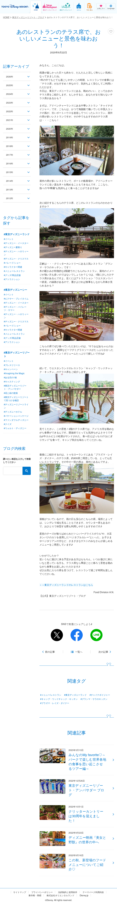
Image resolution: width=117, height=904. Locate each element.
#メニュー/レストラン (50, 694)
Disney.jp (84, 895)
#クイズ (7, 424)
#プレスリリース (12, 365)
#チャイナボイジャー (100, 694)
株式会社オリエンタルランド (60, 895)
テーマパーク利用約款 (93, 892)
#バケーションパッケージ (16, 415)
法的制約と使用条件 (67, 892)
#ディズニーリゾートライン (16, 406)
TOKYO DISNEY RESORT (15, 7)
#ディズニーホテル (13, 411)
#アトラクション (12, 279)
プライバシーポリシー (42, 892)
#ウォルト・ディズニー (15, 428)
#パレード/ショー (12, 262)
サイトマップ (19, 892)
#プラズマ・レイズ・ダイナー (54, 703)
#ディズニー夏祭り (13, 247)
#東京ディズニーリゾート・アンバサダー (15, 387)
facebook (77, 635)
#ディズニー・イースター (16, 243)
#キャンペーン (11, 369)
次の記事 (103, 651)
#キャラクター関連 (13, 266)
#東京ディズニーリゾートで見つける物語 (16, 399)
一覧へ (78, 651)
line (96, 635)
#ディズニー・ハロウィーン (16, 253)
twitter (57, 635)
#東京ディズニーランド (75, 694)
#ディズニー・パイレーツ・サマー (15, 308)
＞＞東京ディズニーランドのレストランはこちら (66, 585)
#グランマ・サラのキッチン (94, 698)
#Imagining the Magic (14, 373)
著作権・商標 (34, 895)
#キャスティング (12, 381)
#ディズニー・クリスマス (16, 258)
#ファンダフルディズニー (16, 419)
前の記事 (50, 651)
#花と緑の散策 (11, 392)
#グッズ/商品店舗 (12, 275)
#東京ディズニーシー (15, 289)
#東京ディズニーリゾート (17, 354)
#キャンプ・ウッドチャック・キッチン (59, 698)
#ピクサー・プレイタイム (16, 298)
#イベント (9, 238)
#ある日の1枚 (10, 377)
